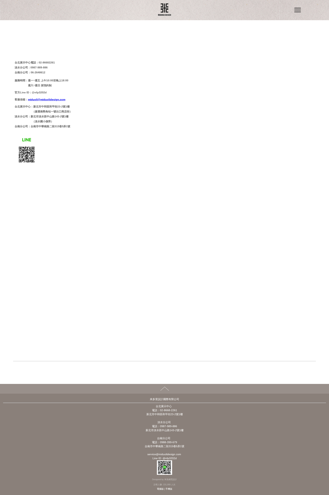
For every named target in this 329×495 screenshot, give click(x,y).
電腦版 (160, 489)
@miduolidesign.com (51, 99)
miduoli (33, 99)
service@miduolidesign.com (164, 454)
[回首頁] (164, 10)
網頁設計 (172, 479)
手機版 (168, 489)
